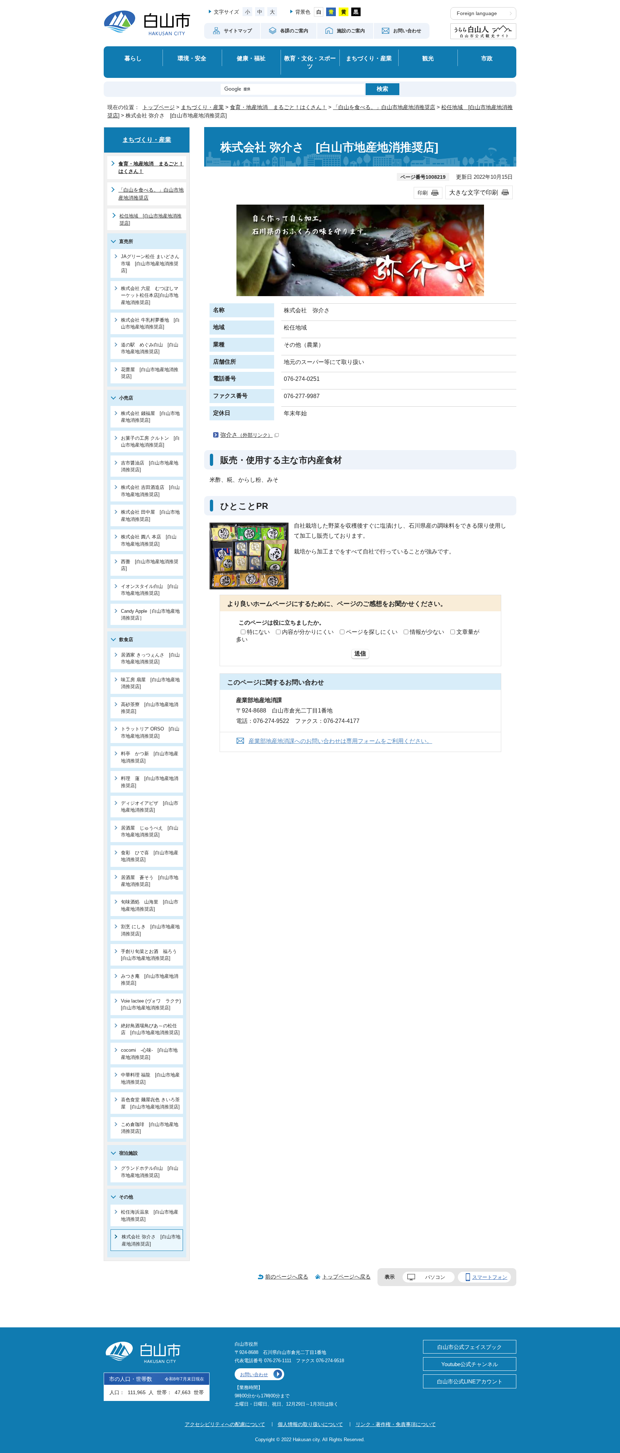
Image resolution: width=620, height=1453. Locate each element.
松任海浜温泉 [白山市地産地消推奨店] (149, 1215)
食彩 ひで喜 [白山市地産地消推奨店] (149, 856)
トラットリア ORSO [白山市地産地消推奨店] (150, 732)
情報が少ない (427, 632)
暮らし (133, 58)
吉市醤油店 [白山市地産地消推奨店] (149, 466)
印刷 (423, 193)
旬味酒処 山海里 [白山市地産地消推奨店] (149, 905)
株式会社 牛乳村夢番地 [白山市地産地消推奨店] (150, 323)
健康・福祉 (251, 58)
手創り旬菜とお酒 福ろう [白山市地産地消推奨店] (151, 955)
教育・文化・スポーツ (310, 62)
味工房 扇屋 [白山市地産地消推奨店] (150, 683)
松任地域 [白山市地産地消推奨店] (150, 219)
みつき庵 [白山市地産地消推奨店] (149, 979)
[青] (331, 12)
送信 (360, 653)
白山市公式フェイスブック (469, 1347)
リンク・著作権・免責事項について (396, 1424)
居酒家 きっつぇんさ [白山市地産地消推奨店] (150, 658)
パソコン (435, 1277)
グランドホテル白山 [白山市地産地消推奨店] (149, 1171)
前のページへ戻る (286, 1277)
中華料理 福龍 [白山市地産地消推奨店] (150, 1078)
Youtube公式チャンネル (469, 1364)
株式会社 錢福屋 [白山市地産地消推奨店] (150, 417)
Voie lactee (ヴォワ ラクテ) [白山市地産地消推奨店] (152, 1004)
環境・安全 (192, 58)
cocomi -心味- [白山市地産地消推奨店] (149, 1053)
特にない (258, 632)
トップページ (158, 107)
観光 (428, 58)
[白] (319, 12)
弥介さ (246, 435)
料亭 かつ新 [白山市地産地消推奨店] (149, 757)
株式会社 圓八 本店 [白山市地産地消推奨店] (149, 540)
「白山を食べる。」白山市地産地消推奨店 (384, 107)
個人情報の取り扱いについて (310, 1424)
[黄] (343, 12)
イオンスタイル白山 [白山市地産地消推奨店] (149, 590)
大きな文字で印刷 (473, 192)
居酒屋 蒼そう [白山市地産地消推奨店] (149, 881)
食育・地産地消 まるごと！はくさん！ (278, 107)
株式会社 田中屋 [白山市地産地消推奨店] (150, 515)
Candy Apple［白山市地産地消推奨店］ (150, 614)
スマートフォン (489, 1277)
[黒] (356, 12)
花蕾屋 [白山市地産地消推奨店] (149, 373)
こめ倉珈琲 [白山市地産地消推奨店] (149, 1128)
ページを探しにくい (372, 632)
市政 (487, 58)
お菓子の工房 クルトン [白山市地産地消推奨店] (150, 441)
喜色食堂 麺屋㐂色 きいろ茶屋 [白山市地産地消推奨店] (150, 1103)
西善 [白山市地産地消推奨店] (149, 565)
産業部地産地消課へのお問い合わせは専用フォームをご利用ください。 (340, 741)
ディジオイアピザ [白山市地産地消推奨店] (149, 806)
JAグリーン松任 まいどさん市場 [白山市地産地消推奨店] (150, 263)
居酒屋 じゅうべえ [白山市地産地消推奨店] (149, 831)
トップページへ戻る (346, 1277)
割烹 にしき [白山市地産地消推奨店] (150, 930)
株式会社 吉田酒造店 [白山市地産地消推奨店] (150, 491)
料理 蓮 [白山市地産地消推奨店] (149, 782)
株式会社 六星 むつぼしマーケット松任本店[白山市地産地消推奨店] (149, 295)
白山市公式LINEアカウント (470, 1381)
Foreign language (477, 13)
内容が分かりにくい (308, 632)
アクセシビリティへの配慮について (225, 1424)
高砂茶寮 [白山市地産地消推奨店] (149, 708)
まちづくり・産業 (369, 58)
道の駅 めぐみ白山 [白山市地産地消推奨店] (149, 348)
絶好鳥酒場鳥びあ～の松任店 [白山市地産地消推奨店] (150, 1029)
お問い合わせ (254, 1374)
